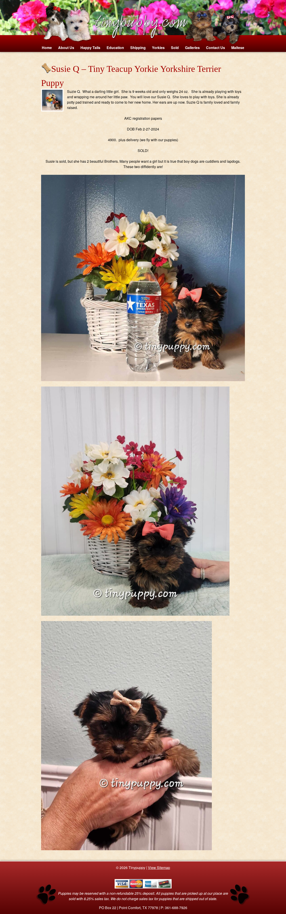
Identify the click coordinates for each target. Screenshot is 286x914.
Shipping (138, 47)
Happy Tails (90, 47)
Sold (175, 47)
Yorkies (158, 47)
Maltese (237, 47)
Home (47, 47)
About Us (66, 47)
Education (115, 47)
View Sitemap (159, 867)
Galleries (192, 47)
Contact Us (215, 47)
